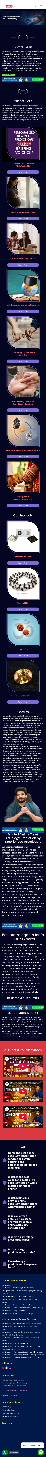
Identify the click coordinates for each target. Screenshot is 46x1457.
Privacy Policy (6, 1407)
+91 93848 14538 (8, 1391)
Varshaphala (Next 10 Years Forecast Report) (17, 1296)
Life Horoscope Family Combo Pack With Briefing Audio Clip (22, 1308)
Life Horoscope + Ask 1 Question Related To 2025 (19, 1324)
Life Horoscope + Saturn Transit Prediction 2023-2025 (20, 1358)
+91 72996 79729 (21, 1391)
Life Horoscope (7, 1285)
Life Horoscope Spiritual (10, 1416)
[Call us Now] (5, 1452)
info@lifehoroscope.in (9, 1395)
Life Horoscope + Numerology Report (15, 1343)
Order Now (23, 172)
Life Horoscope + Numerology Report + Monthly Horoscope (23, 1352)
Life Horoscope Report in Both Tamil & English (18, 1305)
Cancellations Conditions (10, 1413)
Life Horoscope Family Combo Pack (14, 1311)
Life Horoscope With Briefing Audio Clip (15, 1288)
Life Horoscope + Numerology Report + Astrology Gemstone (23, 1355)
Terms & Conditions (9, 1410)
